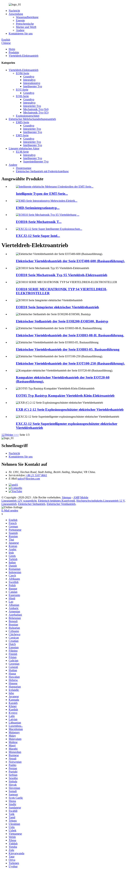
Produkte (14, 52)
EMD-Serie (22, 122)
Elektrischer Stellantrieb (31, 503)
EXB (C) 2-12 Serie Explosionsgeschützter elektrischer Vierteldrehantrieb (70, 409)
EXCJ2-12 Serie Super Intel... (38, 236)
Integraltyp (29, 79)
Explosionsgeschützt (27, 115)
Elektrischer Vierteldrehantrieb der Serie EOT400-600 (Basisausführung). (70, 261)
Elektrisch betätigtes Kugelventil (56, 500)
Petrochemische (25, 23)
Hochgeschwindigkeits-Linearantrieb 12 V (100, 500)
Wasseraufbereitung (27, 17)
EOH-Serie (22, 96)
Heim (12, 49)
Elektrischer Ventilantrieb (61, 503)
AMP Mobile (80, 497)
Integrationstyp (31, 83)
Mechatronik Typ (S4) (36, 109)
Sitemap (66, 497)
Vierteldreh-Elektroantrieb (23, 55)
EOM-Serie (22, 73)
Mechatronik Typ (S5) (36, 112)
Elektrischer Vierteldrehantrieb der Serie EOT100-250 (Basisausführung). (70, 363)
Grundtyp (28, 76)
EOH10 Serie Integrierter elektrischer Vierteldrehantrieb (57, 307)
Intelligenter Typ (32, 86)
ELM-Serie (22, 151)
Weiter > (11, 434)
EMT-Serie (22, 135)
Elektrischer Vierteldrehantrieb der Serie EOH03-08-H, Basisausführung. (70, 335)
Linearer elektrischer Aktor (24, 148)
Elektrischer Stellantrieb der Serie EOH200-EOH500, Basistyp (62, 321)
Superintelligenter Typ (36, 161)
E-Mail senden (9, 510)
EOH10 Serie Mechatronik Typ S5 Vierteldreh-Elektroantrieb (61, 275)
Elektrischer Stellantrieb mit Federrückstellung (42, 171)
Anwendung (16, 13)
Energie (20, 20)
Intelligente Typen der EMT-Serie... (42, 194)
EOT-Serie (22, 89)
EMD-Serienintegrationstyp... (38, 208)
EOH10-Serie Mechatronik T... (39, 222)
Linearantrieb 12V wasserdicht (19, 500)
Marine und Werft (26, 27)
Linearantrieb (9, 503)
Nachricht (14, 10)
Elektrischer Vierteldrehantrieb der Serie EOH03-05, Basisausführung (67, 349)
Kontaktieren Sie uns (21, 33)
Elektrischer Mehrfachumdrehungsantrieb (32, 119)
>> (17, 434)
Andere (20, 30)
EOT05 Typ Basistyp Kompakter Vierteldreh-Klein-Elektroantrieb (65, 395)
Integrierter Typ (32, 105)
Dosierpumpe (23, 168)
